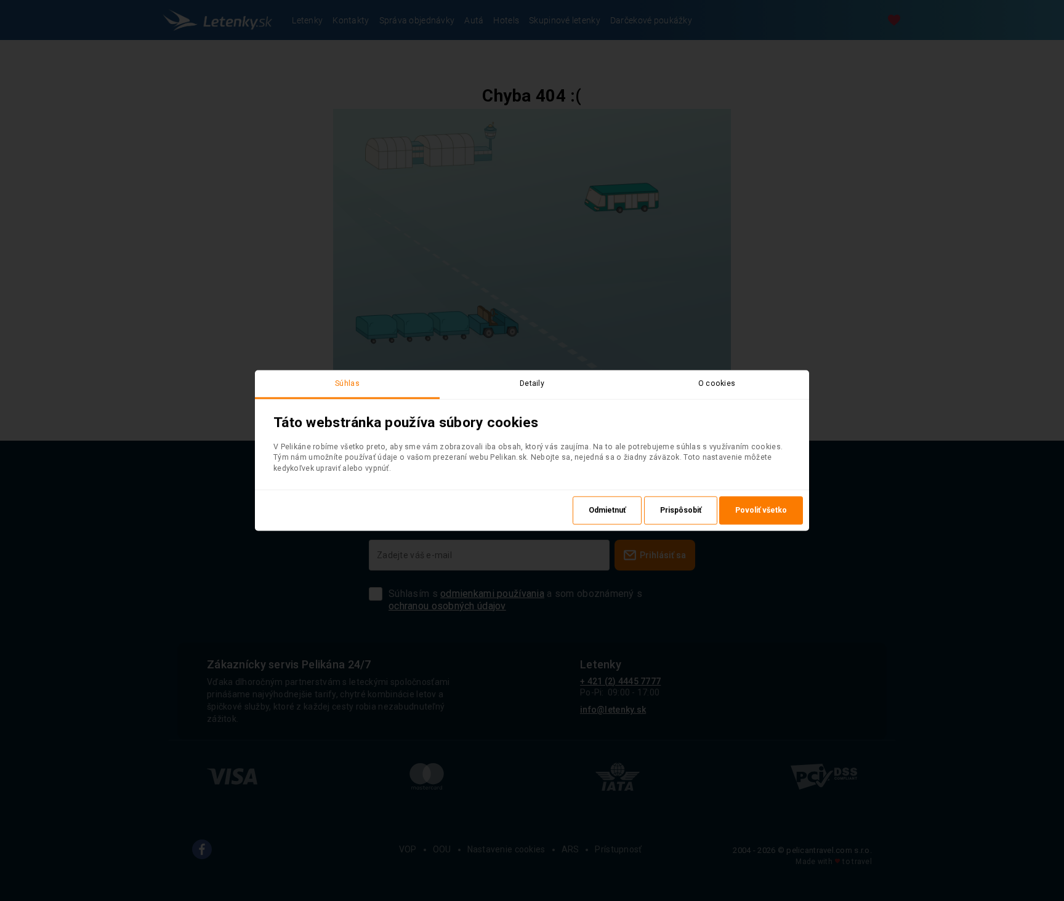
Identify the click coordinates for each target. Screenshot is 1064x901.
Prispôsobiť (680, 511)
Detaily (532, 383)
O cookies (717, 383)
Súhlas (347, 383)
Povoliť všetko (761, 511)
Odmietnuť (607, 511)
